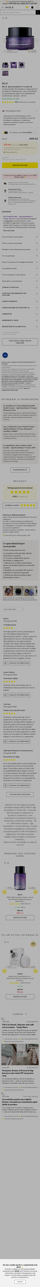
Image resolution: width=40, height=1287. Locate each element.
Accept (20, 1282)
